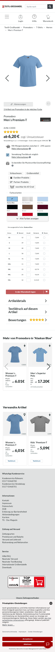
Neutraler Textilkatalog (12, 562)
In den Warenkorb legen (25, 292)
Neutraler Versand (10, 559)
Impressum (7, 503)
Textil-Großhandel (12, 27)
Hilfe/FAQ (6, 556)
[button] (48, 78)
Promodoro (28, 27)
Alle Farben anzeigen (29, 218)
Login (20, 21)
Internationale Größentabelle (14, 564)
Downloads (7, 567)
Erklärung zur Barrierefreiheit (14, 512)
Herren (49, 27)
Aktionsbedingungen (10, 514)
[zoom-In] (48, 103)
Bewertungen (20, 320)
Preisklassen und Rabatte (12, 537)
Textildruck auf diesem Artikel (23, 310)
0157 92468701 (9, 486)
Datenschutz (7, 506)
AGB (4, 509)
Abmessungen (20, 104)
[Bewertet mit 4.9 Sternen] (11, 131)
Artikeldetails (17, 301)
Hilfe (34, 21)
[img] (49, 140)
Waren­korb (48, 18)
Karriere (5, 517)
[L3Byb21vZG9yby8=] (45, 119)
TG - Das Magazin (9, 520)
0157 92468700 (9, 481)
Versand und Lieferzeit (11, 539)
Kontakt (5, 500)
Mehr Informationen (20, 148)
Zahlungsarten (8, 534)
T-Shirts (39, 27)
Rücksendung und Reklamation (15, 542)
